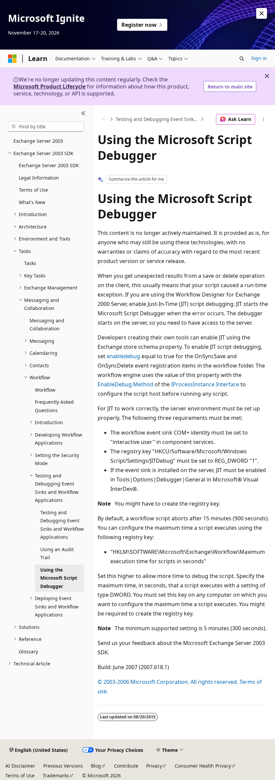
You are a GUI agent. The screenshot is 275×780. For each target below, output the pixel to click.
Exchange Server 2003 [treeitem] (38, 141)
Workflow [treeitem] (45, 390)
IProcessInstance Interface (205, 384)
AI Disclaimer (20, 766)
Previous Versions (63, 766)
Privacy (154, 766)
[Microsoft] (12, 58)
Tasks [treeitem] (30, 263)
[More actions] (264, 119)
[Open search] (242, 59)
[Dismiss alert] (261, 13)
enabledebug (123, 356)
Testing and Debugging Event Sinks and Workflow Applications (157, 119)
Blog (96, 766)
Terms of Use (20, 775)
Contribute (126, 766)
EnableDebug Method (125, 384)
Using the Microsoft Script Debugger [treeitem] (58, 578)
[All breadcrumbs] (103, 119)
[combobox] (46, 126)
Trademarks (56, 775)
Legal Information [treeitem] (39, 178)
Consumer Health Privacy (203, 766)
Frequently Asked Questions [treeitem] (54, 406)
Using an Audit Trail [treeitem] (57, 553)
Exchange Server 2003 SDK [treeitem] (49, 165)
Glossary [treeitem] (28, 651)
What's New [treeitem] (32, 202)
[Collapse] (83, 113)
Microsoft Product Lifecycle (49, 86)
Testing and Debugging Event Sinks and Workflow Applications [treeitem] (62, 524)
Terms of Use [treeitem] (33, 190)
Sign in (259, 58)
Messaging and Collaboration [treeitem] (47, 324)
